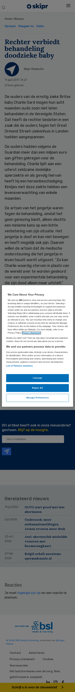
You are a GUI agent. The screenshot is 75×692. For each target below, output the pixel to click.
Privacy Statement (31, 333)
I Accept (37, 378)
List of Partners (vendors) (19, 366)
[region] (37, 346)
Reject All (37, 388)
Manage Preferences (37, 398)
